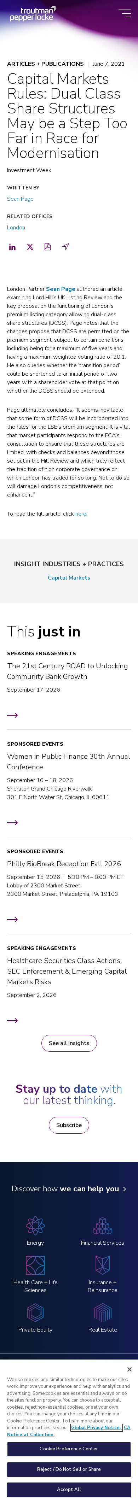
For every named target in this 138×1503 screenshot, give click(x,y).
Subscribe (69, 1125)
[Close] (129, 1369)
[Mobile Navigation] (125, 14)
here (80, 514)
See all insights (69, 1043)
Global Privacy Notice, (96, 1428)
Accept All (69, 1489)
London (16, 227)
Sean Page (20, 199)
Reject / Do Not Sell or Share (69, 1469)
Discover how (65, 1189)
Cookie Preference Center (69, 1449)
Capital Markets (69, 578)
